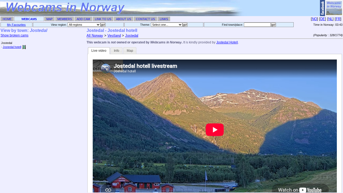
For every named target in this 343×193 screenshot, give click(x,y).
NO (314, 19)
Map (49, 19)
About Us (123, 19)
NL (330, 19)
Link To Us (103, 19)
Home (7, 19)
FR (338, 19)
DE (322, 19)
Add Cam (83, 19)
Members (64, 19)
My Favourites (16, 24)
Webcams (29, 19)
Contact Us (145, 19)
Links (164, 19)
